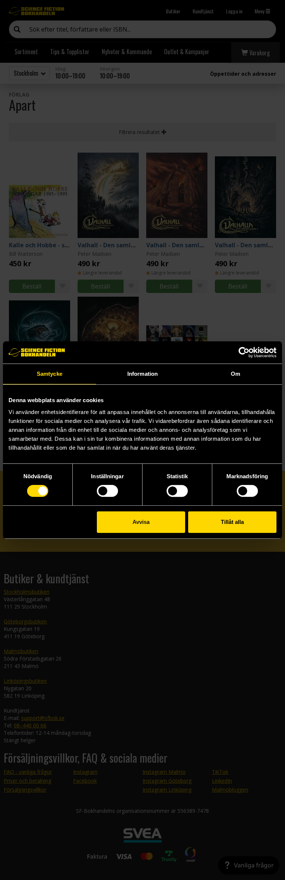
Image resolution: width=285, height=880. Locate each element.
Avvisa (141, 522)
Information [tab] (142, 374)
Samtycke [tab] (49, 374)
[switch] (107, 491)
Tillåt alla (232, 522)
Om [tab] (235, 374)
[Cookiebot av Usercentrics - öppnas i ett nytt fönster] (244, 352)
